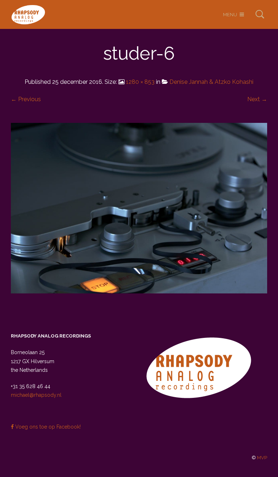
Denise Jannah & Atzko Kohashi (211, 81)
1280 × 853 (140, 81)
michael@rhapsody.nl (36, 395)
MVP (262, 457)
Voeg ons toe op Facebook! (47, 427)
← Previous (26, 99)
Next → (257, 99)
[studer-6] (139, 207)
